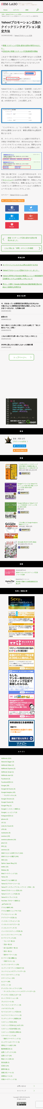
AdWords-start (6, 775)
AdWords (4, 758)
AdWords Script (6, 772)
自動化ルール (5, 1076)
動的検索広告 (5, 1049)
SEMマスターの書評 (8, 856)
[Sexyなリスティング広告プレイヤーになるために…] (21, 609)
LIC (2, 822)
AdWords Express (7, 768)
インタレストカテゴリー (9, 924)
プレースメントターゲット (10, 1005)
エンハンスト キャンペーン (10, 934)
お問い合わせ (21, 1086)
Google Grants (6, 802)
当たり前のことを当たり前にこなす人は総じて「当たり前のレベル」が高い (20, 326)
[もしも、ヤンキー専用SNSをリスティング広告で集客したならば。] (21, 693)
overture (4, 836)
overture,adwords (7, 839)
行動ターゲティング (7, 1079)
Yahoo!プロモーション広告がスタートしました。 (21, 270)
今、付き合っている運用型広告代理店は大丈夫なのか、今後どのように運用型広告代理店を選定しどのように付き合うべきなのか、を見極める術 (20, 306)
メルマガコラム (6, 1008)
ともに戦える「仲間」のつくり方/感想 (18, 248)
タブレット (5, 985)
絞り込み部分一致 (9, 948)
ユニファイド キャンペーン (10, 1015)
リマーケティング (7, 1035)
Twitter (31, 210)
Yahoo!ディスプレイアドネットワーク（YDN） (16, 887)
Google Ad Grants (7, 789)
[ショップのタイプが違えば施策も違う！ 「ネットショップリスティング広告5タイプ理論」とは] (21, 637)
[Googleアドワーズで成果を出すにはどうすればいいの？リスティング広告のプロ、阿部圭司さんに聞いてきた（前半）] (21, 717)
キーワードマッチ (7, 938)
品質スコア (5, 1055)
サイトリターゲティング (9, 975)
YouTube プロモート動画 (9, 900)
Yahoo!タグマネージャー (9, 883)
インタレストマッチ (7, 928)
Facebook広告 (6, 782)
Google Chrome (6, 799)
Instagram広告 (6, 816)
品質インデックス (7, 1052)
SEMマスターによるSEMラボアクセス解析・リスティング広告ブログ (27, 4)
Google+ (31, 218)
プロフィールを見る (19, 441)
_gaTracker (5, 904)
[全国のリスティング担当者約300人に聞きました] (21, 669)
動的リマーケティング (11, 1038)
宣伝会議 (4, 1062)
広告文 (3, 1066)
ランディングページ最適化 (10, 1018)
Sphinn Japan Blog (7, 863)
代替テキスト (8, 961)
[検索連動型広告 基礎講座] (21, 745)
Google (3, 785)
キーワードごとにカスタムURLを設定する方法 (20, 265)
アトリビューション (7, 914)
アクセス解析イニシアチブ (10, 911)
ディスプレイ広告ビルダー (10, 995)
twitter (3, 867)
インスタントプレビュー (9, 921)
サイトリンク (8, 180)
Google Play (5, 805)
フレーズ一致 (8, 941)
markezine (4, 833)
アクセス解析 (5, 907)
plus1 (3, 843)
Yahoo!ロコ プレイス (8, 897)
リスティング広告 (7, 1022)
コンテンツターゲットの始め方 (11, 968)
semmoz (4, 850)
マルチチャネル (9, 795)
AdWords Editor (6, 765)
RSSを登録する (21, 450)
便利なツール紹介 (7, 1045)
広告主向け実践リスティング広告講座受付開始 (20, 51)
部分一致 (7, 951)
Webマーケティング (8, 873)
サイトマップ (21, 1091)
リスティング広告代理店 (9, 1029)
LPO (2, 829)
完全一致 (7, 944)
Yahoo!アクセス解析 (8, 880)
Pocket (11, 227)
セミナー (4, 981)
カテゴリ (16, 10)
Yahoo (3, 877)
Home (5, 10)
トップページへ (20, 357)
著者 (26, 10)
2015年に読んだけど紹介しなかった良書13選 (17, 345)
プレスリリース (6, 1001)
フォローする (20, 446)
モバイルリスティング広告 (10, 1012)
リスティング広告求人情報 (10, 1032)
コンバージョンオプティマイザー (12, 971)
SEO (2, 860)
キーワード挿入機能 (7, 958)
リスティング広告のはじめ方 (10, 1025)
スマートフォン (6, 978)
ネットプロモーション (8, 998)
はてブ (12, 218)
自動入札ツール (6, 1072)
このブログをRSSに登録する (13, 200)
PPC (2, 846)
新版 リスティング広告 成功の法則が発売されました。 (22, 239)
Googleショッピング (8, 812)
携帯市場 (4, 1069)
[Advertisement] (21, 382)
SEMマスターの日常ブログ (10, 853)
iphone (3, 819)
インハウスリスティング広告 (10, 931)
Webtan (3, 870)
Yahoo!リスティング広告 (9, 894)
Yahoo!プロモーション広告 (23, 35)
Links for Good (6, 826)
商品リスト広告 (6, 1059)
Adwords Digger (6, 762)
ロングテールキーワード (9, 1042)
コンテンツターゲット (8, 964)
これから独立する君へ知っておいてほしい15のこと (19, 336)
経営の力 (4, 317)
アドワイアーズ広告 (7, 917)
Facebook (11, 210)
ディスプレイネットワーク (10, 988)
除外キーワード (9, 955)
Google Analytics (6, 792)
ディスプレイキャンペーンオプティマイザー (18, 991)
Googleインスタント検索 (9, 809)
